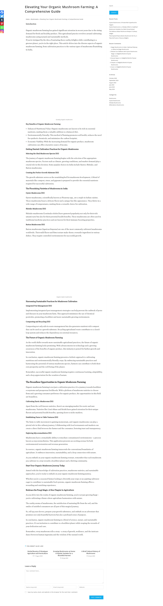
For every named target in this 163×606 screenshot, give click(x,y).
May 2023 (112, 89)
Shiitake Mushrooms (115, 103)
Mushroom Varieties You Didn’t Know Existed (122, 29)
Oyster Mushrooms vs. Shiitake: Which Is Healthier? (123, 27)
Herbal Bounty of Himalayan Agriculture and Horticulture (37, 552)
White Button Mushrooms (116, 105)
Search (111, 6)
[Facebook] (2, 12)
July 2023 (111, 85)
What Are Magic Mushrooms (121, 49)
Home (28, 19)
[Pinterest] (2, 24)
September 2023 (113, 80)
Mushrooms (34, 19)
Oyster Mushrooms (114, 100)
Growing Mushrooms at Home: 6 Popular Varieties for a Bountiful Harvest (64, 553)
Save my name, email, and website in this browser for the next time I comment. (53, 592)
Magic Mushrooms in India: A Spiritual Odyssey (124, 47)
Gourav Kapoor (115, 58)
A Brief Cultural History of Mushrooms (91, 552)
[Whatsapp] (2, 27)
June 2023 (112, 87)
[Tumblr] (2, 20)
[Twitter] (2, 16)
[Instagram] (2, 31)
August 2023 (112, 83)
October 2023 (113, 78)
